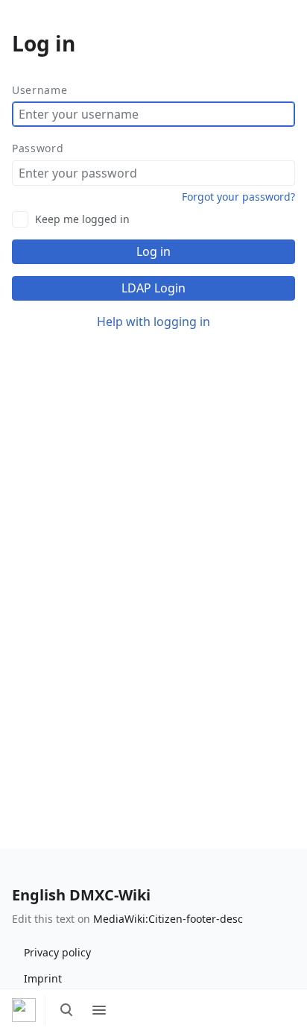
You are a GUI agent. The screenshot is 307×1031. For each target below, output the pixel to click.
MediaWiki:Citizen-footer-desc (168, 919)
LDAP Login (153, 288)
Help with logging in (153, 321)
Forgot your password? (238, 196)
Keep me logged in (82, 219)
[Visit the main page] (24, 1010)
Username (40, 90)
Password (38, 148)
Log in (153, 251)
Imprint (43, 978)
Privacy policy (57, 952)
